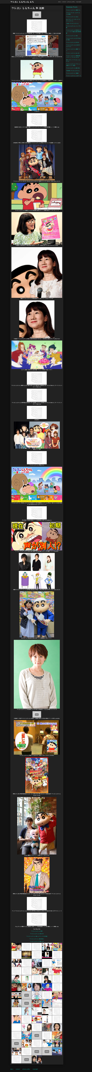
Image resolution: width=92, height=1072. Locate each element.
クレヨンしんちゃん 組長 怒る (73, 68)
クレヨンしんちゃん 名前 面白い (36, 939)
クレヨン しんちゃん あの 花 (72, 53)
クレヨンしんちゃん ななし (72, 16)
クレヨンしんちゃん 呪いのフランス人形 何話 (36, 936)
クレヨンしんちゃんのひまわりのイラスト (73, 45)
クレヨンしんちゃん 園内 (37, 931)
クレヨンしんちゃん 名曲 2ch (37, 941)
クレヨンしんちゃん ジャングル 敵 (73, 26)
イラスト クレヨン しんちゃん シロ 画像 (73, 13)
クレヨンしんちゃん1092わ (72, 42)
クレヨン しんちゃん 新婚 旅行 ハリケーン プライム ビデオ (73, 56)
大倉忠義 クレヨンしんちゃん (73, 70)
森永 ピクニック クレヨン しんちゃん (73, 60)
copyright (78, 1)
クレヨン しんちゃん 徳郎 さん (73, 10)
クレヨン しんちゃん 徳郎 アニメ (73, 49)
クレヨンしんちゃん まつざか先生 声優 (73, 39)
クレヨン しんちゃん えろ (22, 2)
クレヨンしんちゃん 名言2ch (37, 933)
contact (64, 1)
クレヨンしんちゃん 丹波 (72, 35)
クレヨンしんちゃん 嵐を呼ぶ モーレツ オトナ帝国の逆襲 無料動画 (73, 31)
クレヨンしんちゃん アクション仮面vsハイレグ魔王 (73, 64)
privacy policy (71, 1)
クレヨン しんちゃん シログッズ (73, 75)
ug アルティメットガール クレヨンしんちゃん (73, 20)
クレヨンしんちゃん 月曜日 (72, 73)
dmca (59, 1)
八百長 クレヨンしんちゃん (72, 23)
